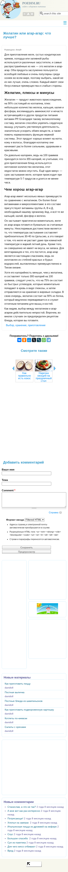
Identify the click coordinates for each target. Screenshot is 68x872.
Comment (8, 490)
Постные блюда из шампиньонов (23, 701)
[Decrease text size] (24, 15)
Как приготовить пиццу (18, 683)
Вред (10, 850)
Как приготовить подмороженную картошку (29, 709)
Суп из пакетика (16, 842)
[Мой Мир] (29, 340)
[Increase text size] (32, 15)
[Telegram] (49, 340)
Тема (5, 479)
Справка (53, 512)
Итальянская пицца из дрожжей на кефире (32, 826)
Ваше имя (8, 469)
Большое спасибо (18, 838)
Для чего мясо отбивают (21, 846)
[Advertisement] (34, 423)
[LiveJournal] (39, 340)
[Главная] (10, 18)
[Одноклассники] (24, 340)
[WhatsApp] (44, 340)
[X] (34, 340)
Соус (10, 834)
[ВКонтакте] (19, 340)
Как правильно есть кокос (24, 376)
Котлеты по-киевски (16, 718)
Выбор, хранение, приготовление (26, 325)
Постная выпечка (14, 692)
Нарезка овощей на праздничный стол (44, 377)
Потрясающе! (15, 818)
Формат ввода (15, 519)
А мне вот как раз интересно (23, 811)
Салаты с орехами (15, 727)
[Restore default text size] (28, 15)
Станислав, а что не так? (21, 807)
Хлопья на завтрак (18, 822)
